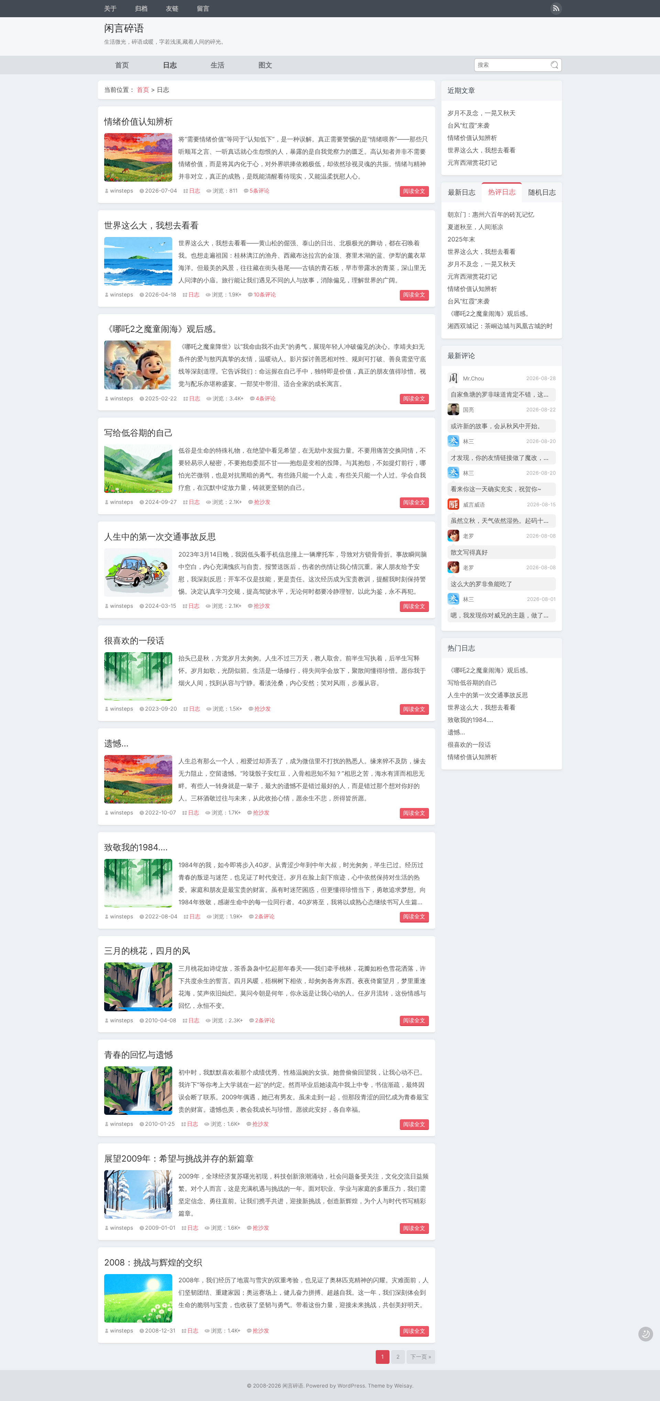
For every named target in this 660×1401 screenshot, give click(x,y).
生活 (217, 65)
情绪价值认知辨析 (138, 121)
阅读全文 (414, 191)
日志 (170, 65)
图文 (265, 65)
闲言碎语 (124, 28)
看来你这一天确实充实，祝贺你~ (496, 489)
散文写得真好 (469, 552)
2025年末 (461, 239)
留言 (203, 8)
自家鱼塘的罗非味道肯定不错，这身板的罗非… (515, 394)
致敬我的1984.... (136, 847)
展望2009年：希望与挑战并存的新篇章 (179, 1158)
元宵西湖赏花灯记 (472, 162)
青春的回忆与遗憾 (138, 1054)
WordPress (351, 1385)
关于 (110, 8)
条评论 (260, 190)
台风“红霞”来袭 (469, 125)
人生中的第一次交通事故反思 (160, 536)
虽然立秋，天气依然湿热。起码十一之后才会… (515, 520)
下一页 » (420, 1357)
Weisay (403, 1385)
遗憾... (116, 743)
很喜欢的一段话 (134, 640)
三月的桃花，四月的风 (147, 951)
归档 (141, 8)
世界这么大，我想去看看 (151, 225)
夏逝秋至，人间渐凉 (475, 226)
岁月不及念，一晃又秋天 (482, 113)
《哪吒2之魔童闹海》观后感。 (162, 329)
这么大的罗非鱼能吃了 (482, 584)
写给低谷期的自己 (138, 433)
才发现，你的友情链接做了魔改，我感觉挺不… (515, 457)
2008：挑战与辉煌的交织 (153, 1262)
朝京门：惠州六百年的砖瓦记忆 (491, 214)
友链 (172, 8)
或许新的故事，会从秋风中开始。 (497, 426)
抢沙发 (262, 502)
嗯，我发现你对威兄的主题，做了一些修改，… (515, 615)
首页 (122, 65)
